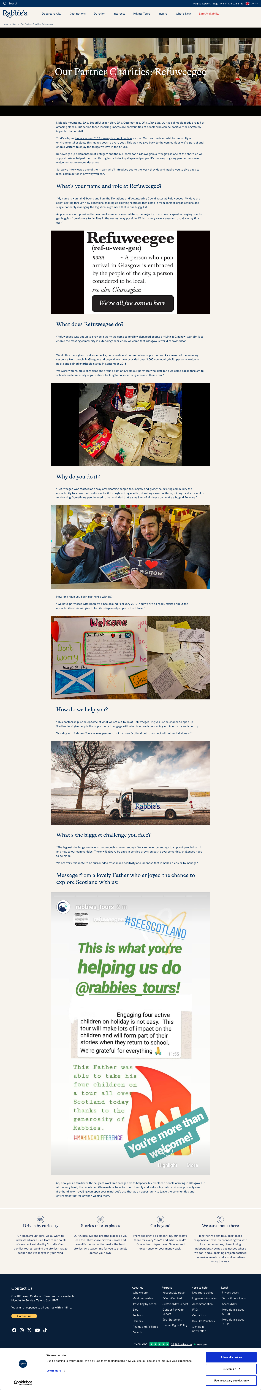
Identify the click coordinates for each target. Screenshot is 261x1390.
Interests (119, 13)
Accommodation (202, 1304)
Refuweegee (175, 198)
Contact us (24, 1316)
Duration (99, 13)
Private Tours (141, 13)
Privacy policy (230, 1292)
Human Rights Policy (174, 1325)
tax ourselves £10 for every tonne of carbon (103, 138)
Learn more (54, 1370)
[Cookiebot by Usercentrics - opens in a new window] (23, 1383)
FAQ (195, 1309)
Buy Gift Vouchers (203, 1321)
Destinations (77, 13)
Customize (229, 1368)
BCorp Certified (172, 1298)
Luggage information (205, 1298)
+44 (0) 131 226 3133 (231, 3)
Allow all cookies (231, 1357)
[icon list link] (14, 1330)
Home (5, 24)
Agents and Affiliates (145, 1327)
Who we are (140, 1292)
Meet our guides (143, 1298)
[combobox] (23, 3)
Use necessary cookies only (231, 1380)
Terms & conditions (234, 1298)
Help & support (202, 3)
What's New (183, 13)
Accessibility (229, 1304)
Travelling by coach (145, 1304)
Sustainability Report (175, 1304)
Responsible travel (173, 1292)
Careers (138, 1321)
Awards (137, 1332)
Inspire (163, 13)
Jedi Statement (171, 1319)
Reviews (138, 1315)
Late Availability (209, 13)
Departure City (51, 13)
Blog (215, 3)
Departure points (202, 1292)
